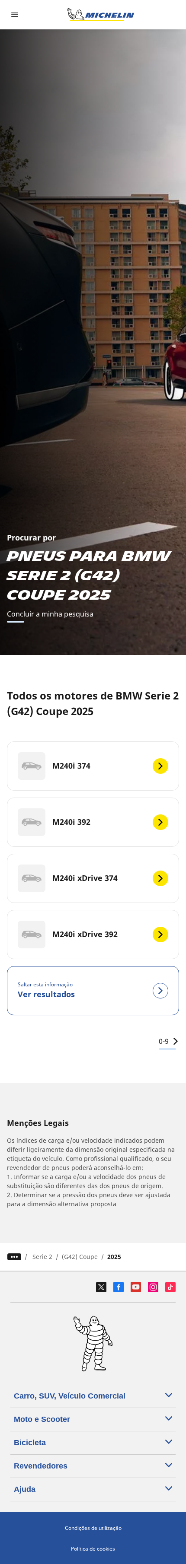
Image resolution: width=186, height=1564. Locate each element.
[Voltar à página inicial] (100, 14)
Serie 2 (42, 1256)
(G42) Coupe (80, 1256)
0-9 (164, 1041)
